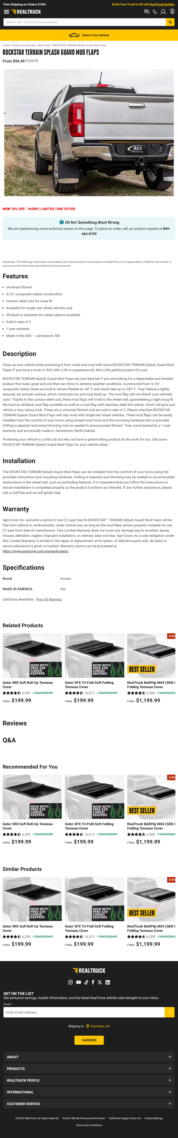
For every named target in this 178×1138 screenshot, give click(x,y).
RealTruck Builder (162, 4)
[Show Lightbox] (89, 132)
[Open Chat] (146, 12)
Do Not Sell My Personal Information (84, 1118)
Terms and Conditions (89, 1125)
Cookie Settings (154, 1118)
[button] (89, 1057)
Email (7, 1004)
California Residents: (32, 599)
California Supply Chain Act (125, 1118)
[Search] (170, 22)
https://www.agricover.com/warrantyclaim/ (36, 551)
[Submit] (170, 1012)
